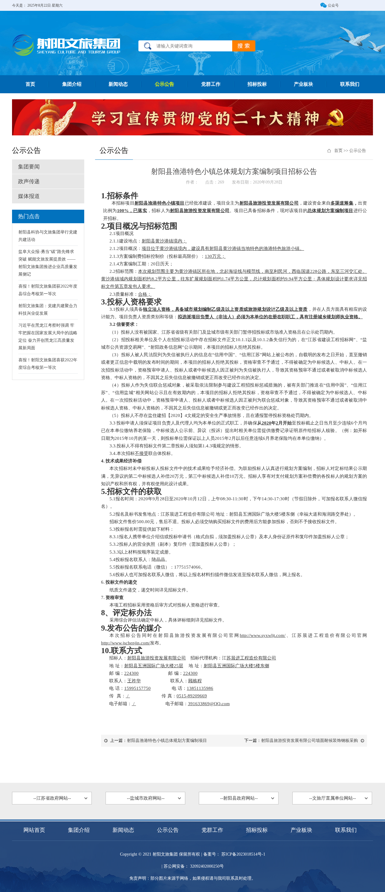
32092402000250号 (206, 866)
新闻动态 (118, 84)
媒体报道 (29, 196)
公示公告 (164, 84)
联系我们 (349, 84)
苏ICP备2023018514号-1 (242, 854)
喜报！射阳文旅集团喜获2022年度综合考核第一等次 (47, 364)
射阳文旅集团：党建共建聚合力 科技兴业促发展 (47, 310)
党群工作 (210, 84)
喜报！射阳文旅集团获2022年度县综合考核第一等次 (47, 290)
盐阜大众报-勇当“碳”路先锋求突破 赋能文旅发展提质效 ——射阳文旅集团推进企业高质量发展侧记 (47, 262)
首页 (30, 84)
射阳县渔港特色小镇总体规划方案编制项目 (167, 740)
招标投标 (257, 84)
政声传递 (29, 181)
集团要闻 (29, 167)
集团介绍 (72, 84)
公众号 (333, 5)
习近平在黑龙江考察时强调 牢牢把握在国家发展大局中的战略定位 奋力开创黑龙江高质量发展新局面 (47, 336)
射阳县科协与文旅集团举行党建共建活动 (47, 236)
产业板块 (303, 84)
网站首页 (34, 830)
